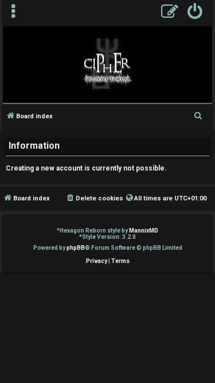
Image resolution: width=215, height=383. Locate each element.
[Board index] (107, 63)
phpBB (76, 248)
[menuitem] (195, 13)
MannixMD (143, 230)
